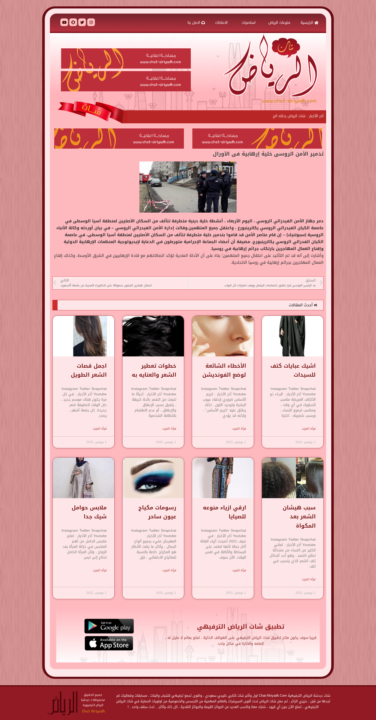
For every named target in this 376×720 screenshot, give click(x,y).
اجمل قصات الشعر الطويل (89, 370)
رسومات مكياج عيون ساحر (157, 512)
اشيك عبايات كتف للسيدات (293, 370)
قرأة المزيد (309, 428)
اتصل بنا (194, 22)
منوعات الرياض (279, 22)
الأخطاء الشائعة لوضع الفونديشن (224, 370)
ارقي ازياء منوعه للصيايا (224, 512)
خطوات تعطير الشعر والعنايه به (154, 370)
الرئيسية (307, 22)
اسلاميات (249, 22)
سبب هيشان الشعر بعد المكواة (299, 517)
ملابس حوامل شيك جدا (89, 512)
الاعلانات (222, 22)
